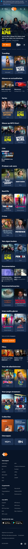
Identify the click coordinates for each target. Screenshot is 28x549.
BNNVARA (4, 466)
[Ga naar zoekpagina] (21, 9)
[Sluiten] (26, 2)
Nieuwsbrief (17, 488)
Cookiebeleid (21, 535)
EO (2, 469)
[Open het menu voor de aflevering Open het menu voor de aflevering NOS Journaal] (12, 82)
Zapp (3, 505)
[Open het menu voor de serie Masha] (12, 371)
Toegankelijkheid (6, 491)
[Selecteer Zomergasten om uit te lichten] (19, 48)
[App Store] (6, 522)
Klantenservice (17, 494)
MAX (3, 477)
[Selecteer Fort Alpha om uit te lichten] (4, 48)
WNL (15, 475)
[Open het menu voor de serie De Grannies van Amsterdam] (24, 195)
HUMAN (4, 472)
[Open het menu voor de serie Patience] (24, 220)
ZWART (16, 477)
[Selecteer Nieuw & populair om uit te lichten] (24, 48)
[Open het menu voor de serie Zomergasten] (12, 57)
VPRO (15, 472)
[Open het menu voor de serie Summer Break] (12, 396)
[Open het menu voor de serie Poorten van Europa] (12, 290)
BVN (3, 511)
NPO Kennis (17, 502)
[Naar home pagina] (14, 9)
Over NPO (4, 488)
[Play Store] (17, 522)
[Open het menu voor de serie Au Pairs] (24, 315)
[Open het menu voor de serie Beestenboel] (24, 57)
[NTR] (8, 441)
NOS (3, 480)
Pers (3, 494)
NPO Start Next (5, 508)
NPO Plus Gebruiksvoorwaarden (9, 535)
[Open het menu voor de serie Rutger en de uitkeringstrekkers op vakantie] (12, 170)
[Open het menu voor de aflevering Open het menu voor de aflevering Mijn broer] (25, 270)
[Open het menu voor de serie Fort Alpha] (24, 102)
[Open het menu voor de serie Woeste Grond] (12, 102)
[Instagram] (25, 544)
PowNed (16, 469)
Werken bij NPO (18, 491)
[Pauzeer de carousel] (24, 45)
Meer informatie (6, 4)
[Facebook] (21, 544)
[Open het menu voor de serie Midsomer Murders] (12, 220)
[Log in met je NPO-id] (25, 9)
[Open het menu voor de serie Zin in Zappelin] (24, 371)
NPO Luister (4, 514)
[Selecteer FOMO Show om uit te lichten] (14, 48)
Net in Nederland (18, 511)
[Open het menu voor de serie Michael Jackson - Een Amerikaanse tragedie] (24, 290)
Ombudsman (17, 508)
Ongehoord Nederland (19, 466)
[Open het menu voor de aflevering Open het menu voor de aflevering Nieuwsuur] (25, 82)
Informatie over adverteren (8, 538)
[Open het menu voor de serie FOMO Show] (12, 195)
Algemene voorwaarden (7, 532)
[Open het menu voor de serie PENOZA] (24, 245)
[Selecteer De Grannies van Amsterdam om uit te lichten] (9, 48)
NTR (15, 463)
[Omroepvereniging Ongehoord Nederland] (20, 441)
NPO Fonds (17, 505)
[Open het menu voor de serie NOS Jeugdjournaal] (24, 396)
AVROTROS (4, 463)
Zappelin (4, 502)
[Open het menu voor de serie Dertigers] (24, 170)
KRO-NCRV (4, 475)
